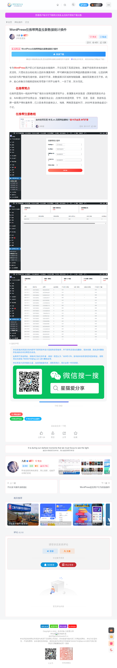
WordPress (19, 67)
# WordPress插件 (33, 418)
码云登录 (69, 564)
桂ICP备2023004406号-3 (58, 636)
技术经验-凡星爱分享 (66, 631)
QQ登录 (50, 564)
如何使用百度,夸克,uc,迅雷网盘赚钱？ (62, 119)
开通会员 (97, 5)
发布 (85, 5)
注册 (68, 551)
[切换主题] (111, 650)
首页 (9, 22)
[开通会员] (111, 630)
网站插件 (19, 22)
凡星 (18, 35)
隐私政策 (44, 626)
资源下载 (60, 54)
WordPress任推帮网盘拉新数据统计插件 (38, 29)
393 (26, 466)
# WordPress (17, 418)
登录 (52, 551)
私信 (104, 36)
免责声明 (54, 626)
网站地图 (63, 626)
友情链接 (72, 626)
